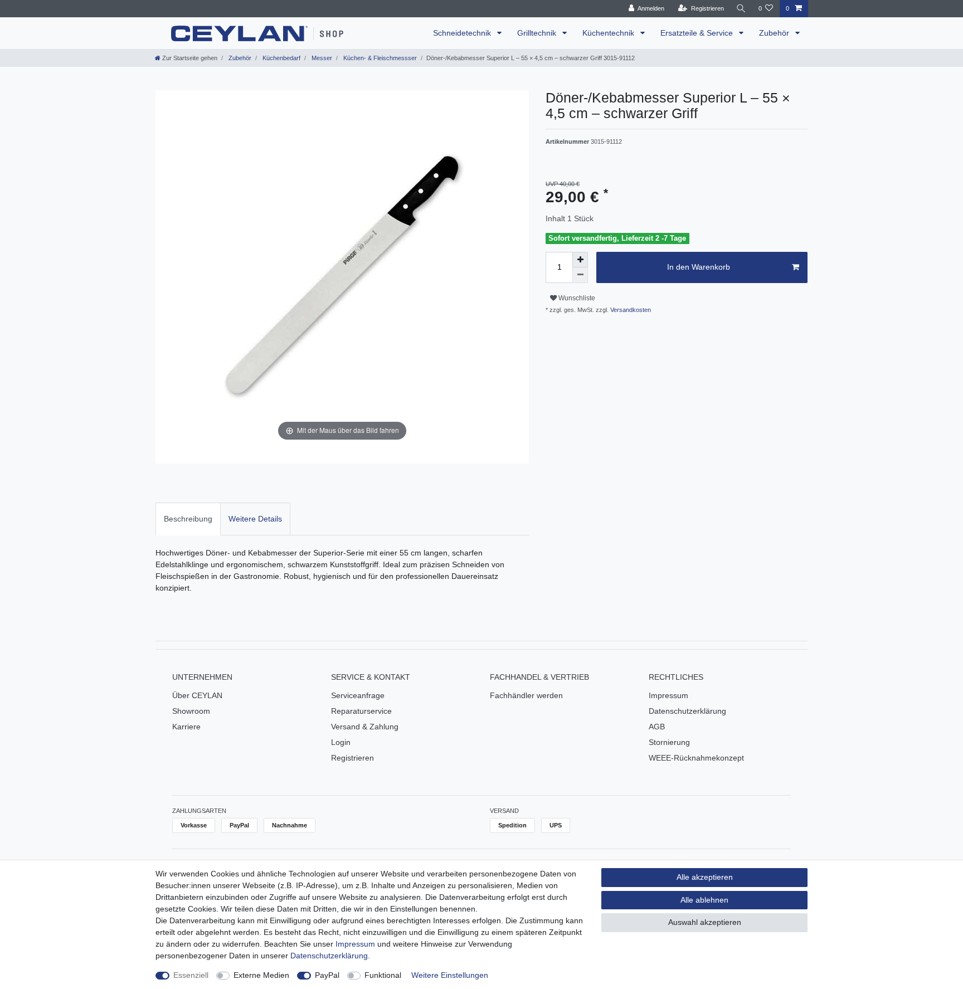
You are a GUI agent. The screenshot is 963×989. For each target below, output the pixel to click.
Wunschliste (576, 298)
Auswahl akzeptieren (704, 922)
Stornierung (669, 742)
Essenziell (190, 975)
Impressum (668, 695)
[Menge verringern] (580, 275)
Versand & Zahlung (364, 726)
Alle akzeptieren (705, 877)
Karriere (186, 726)
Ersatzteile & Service (697, 32)
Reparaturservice (361, 711)
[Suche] (741, 8)
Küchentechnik (609, 32)
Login (341, 742)
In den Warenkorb (698, 266)
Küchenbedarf (280, 58)
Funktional (382, 975)
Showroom (191, 711)
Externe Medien (261, 975)
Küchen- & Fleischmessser (379, 58)
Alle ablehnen (704, 899)
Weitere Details (255, 518)
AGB (657, 726)
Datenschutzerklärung (687, 711)
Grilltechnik (537, 32)
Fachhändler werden (526, 695)
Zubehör (775, 32)
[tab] (188, 519)
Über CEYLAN (197, 695)
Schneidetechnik (463, 32)
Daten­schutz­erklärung (329, 955)
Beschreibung (188, 518)
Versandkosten (630, 309)
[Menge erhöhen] (580, 259)
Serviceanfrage (358, 695)
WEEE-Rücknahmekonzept (696, 757)
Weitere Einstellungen (449, 975)
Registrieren (352, 757)
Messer (321, 58)
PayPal (327, 975)
